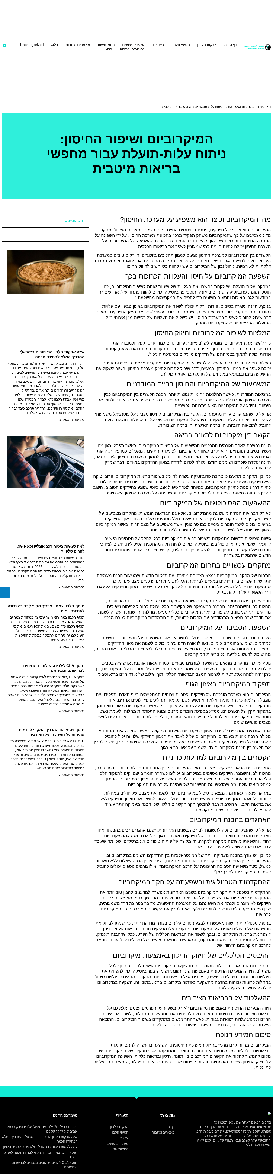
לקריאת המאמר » (71, 420)
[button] (8, 221)
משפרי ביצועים (134, 45)
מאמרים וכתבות (77, 45)
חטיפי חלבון (180, 45)
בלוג (54, 45)
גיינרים (158, 45)
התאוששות (106, 45)
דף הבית (230, 45)
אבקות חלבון (207, 45)
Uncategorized (32, 45)
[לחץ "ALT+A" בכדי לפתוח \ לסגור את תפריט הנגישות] (5, 592)
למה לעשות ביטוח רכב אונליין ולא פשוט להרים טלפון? (39, 1147)
